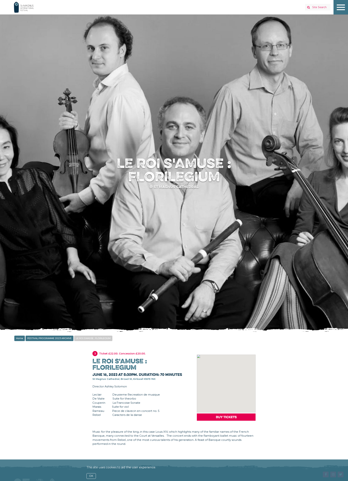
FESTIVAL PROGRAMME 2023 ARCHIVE (49, 338)
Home (19, 338)
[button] (226, 380)
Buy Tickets (226, 417)
